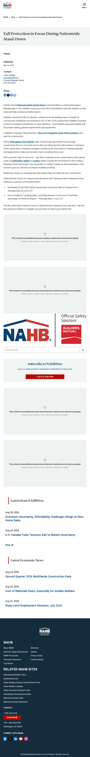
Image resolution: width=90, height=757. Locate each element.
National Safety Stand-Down (31, 105)
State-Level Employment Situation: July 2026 (33, 605)
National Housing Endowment (16, 702)
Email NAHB (12, 717)
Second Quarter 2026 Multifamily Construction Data (38, 576)
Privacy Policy (36, 656)
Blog (13, 17)
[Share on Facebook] (11, 95)
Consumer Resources (12, 659)
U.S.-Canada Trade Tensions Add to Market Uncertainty (40, 535)
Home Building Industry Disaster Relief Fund (22, 682)
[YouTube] (21, 739)
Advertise (35, 648)
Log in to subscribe (45, 377)
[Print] (14, 95)
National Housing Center (13, 698)
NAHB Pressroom (11, 656)
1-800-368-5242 (10, 713)
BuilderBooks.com (11, 679)
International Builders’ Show (15, 675)
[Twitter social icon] (10, 739)
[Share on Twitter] (8, 95)
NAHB (6, 17)
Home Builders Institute (13, 686)
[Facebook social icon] (5, 739)
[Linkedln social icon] (15, 739)
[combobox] (41, 350)
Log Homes (8, 663)
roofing (36, 161)
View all (9, 545)
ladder (26, 161)
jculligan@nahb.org (11, 78)
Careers (34, 652)
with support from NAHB (21, 142)
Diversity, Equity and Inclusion (16, 652)
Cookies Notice (37, 659)
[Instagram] (26, 739)
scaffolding (17, 161)
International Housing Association (17, 694)
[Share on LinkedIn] (5, 95)
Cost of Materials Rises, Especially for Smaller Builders (40, 591)
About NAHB (9, 648)
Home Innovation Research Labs (17, 690)
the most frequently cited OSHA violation (58, 133)
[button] (82, 350)
